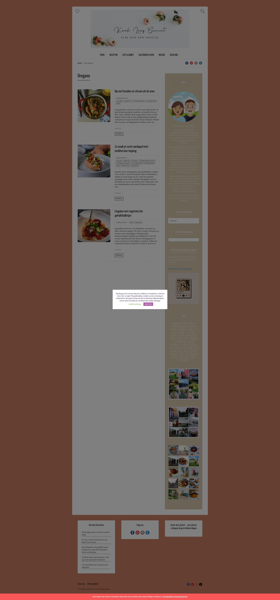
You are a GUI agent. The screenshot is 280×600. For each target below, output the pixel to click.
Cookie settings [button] (135, 304)
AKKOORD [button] (148, 304)
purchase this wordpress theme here (175, 596)
